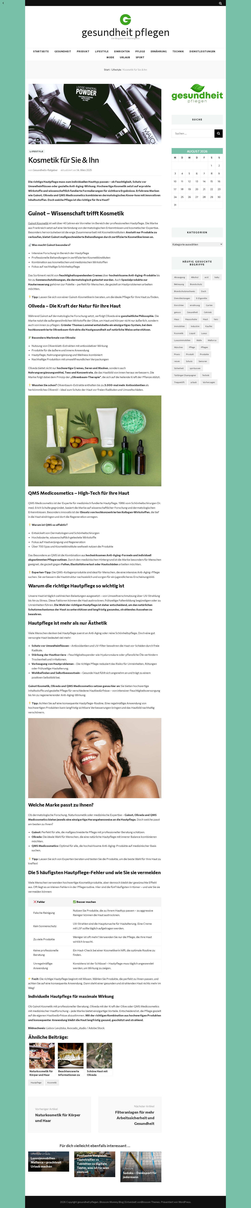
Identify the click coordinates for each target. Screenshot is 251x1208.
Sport (140, 57)
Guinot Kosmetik (38, 223)
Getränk (208, 312)
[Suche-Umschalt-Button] (220, 3)
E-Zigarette (201, 298)
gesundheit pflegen (126, 31)
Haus (176, 319)
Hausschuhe (191, 319)
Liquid (192, 333)
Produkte (204, 354)
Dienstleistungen (202, 51)
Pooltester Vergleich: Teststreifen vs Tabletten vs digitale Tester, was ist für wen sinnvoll (93, 1164)
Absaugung (179, 277)
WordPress (184, 1201)
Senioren (203, 361)
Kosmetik (52, 1082)
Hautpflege (36, 1082)
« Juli (3, 3)
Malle (199, 340)
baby (217, 277)
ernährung (195, 305)
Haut (205, 319)
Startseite (41, 51)
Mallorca (212, 340)
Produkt (83, 51)
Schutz (189, 361)
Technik (178, 51)
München (178, 347)
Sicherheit (179, 368)
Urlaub (125, 57)
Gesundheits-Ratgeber (45, 170)
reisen (177, 361)
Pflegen (204, 347)
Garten (209, 305)
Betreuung (179, 284)
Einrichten (122, 51)
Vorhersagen (209, 382)
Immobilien (179, 326)
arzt (206, 277)
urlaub (194, 382)
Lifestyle (102, 51)
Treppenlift (179, 382)
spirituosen (195, 368)
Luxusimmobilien (182, 340)
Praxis (177, 354)
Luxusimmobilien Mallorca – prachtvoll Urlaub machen (46, 1162)
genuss (177, 312)
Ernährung (159, 51)
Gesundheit (62, 51)
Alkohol (194, 277)
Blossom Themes (150, 1201)
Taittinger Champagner (185, 375)
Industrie (195, 326)
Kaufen (208, 326)
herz (216, 319)
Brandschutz (196, 284)
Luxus (204, 333)
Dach (203, 291)
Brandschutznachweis (184, 291)
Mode (110, 57)
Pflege (140, 51)
